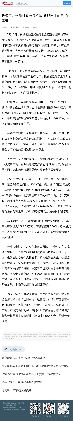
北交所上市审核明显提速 (17, 390)
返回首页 (67, 3)
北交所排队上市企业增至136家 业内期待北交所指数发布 (35, 366)
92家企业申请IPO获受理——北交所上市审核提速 (31, 374)
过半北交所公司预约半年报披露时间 (23, 382)
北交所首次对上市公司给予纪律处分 (23, 357)
